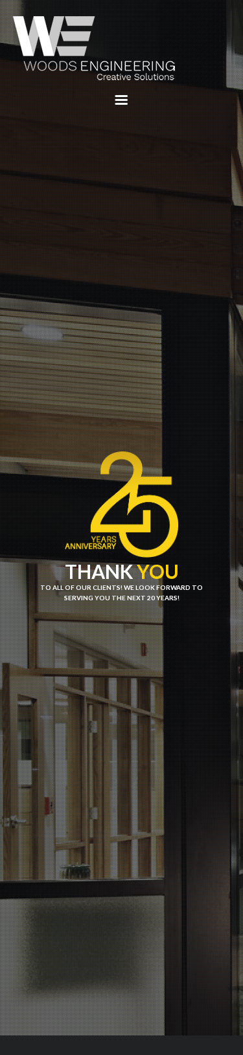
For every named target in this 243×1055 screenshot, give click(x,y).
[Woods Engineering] (121, 49)
